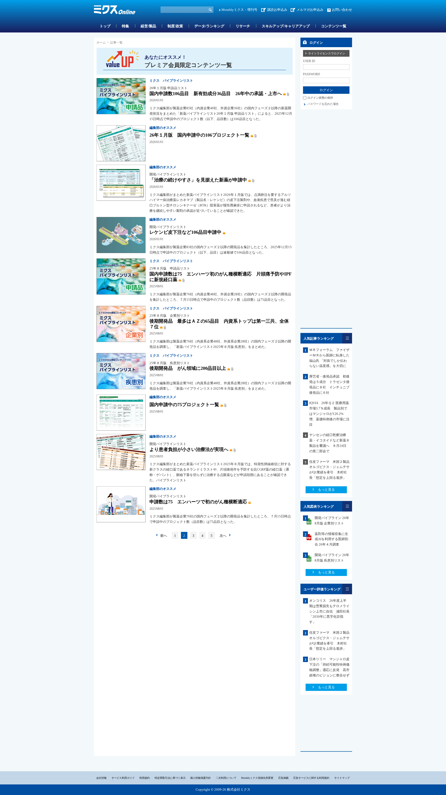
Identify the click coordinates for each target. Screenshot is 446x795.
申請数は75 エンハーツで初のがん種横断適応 (198, 501)
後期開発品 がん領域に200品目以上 (187, 368)
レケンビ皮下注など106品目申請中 (185, 232)
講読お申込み (277, 10)
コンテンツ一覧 (333, 26)
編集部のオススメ (162, 128)
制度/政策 (175, 26)
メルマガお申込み (310, 10)
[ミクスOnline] (114, 10)
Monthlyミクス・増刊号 (239, 10)
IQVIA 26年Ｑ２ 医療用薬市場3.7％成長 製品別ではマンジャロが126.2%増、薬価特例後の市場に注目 (329, 413)
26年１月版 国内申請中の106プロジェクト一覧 (199, 135)
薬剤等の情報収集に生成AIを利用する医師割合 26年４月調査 (331, 539)
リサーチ (243, 26)
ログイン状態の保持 (320, 97)
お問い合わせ (342, 10)
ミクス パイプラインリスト (171, 80)
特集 (125, 26)
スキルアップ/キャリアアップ (286, 26)
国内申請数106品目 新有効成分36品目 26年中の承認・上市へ (215, 93)
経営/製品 (148, 26)
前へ (163, 536)
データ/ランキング (209, 26)
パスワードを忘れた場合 (323, 103)
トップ (105, 26)
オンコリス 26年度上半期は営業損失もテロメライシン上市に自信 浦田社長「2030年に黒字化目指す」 (329, 611)
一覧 (347, 338)
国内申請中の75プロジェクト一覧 (184, 404)
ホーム (101, 42)
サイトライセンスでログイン (326, 53)
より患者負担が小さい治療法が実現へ (188, 449)
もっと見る (326, 489)
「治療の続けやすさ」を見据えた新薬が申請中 (198, 179)
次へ (223, 536)
